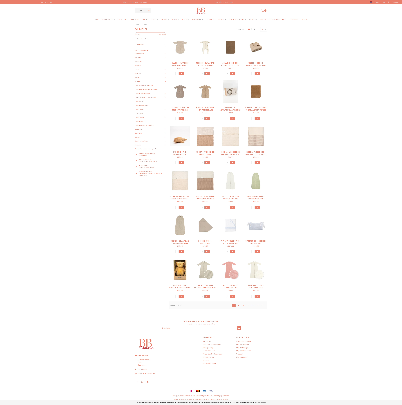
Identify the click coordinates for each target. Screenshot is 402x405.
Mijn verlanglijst (242, 348)
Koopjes (145, 19)
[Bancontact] (204, 391)
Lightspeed (208, 396)
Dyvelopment (224, 396)
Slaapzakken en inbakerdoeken (147, 89)
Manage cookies (260, 402)
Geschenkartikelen (236, 19)
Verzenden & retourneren (212, 354)
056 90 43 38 (142, 369)
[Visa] (211, 391)
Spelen (174, 19)
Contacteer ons (208, 357)
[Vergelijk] (384, 2)
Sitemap (206, 360)
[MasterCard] (197, 391)
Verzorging (196, 19)
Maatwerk (135, 19)
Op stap (221, 19)
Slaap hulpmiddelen (143, 93)
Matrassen (140, 117)
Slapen (185, 19)
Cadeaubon (294, 19)
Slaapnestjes (140, 121)
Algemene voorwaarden (212, 344)
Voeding (164, 19)
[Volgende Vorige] (262, 305)
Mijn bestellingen (242, 344)
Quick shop (181, 62)
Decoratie (210, 19)
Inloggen (395, 2)
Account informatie (243, 341)
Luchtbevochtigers (142, 105)
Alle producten (241, 357)
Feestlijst (122, 19)
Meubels (252, 19)
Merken (304, 19)
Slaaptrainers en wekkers (145, 125)
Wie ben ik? (207, 341)
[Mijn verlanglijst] (388, 2)
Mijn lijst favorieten (243, 351)
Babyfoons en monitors (144, 85)
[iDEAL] (191, 391)
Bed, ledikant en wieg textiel (146, 97)
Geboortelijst (107, 19)
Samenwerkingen (209, 363)
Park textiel (140, 109)
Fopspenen (140, 101)
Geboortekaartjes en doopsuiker (273, 19)
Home (97, 19)
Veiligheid (139, 113)
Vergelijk (239, 354)
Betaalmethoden (209, 351)
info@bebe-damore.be (146, 373)
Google (226, 399)
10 (257, 305)
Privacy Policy (208, 348)
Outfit (153, 19)
